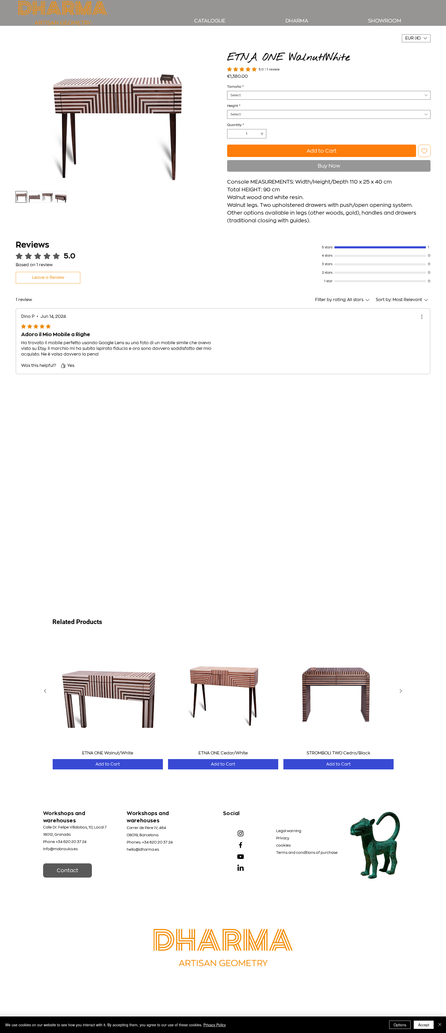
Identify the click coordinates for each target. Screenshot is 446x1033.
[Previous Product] (45, 691)
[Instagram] (240, 833)
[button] (416, 38)
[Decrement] (231, 127)
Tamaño (235, 80)
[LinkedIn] (240, 868)
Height (233, 99)
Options (400, 1024)
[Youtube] (240, 857)
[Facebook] (240, 845)
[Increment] (262, 127)
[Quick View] (108, 691)
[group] (223, 703)
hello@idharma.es (143, 849)
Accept (423, 1024)
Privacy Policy (214, 1024)
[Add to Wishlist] (424, 144)
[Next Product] (401, 691)
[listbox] (416, 38)
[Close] (440, 1025)
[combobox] (329, 89)
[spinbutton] (247, 127)
